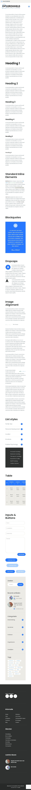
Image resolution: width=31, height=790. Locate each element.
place (16, 671)
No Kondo (16, 596)
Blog (6, 722)
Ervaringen (18, 720)
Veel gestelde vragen (20, 718)
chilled (18, 660)
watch (10, 676)
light (18, 669)
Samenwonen (8, 744)
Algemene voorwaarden (12, 785)
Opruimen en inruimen (10, 740)
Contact (17, 722)
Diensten (18, 714)
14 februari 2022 (19, 608)
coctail (11, 663)
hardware (11, 667)
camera (11, 660)
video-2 (17, 674)
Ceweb (18, 787)
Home (6, 714)
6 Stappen (7, 718)
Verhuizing (8, 738)
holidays (11, 669)
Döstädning (8, 734)
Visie (6, 716)
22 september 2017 (18, 599)
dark (10, 665)
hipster (19, 667)
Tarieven (7, 720)
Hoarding (7, 742)
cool (17, 663)
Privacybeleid (21, 785)
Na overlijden (8, 736)
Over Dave (18, 716)
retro (10, 674)
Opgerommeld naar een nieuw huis (18, 604)
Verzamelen (8, 746)
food (16, 665)
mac (10, 671)
